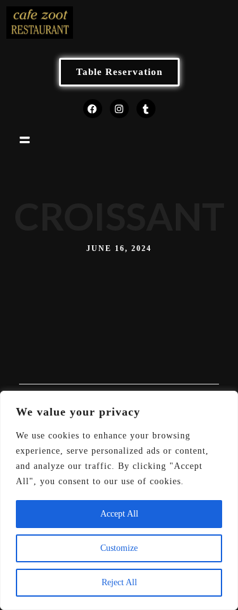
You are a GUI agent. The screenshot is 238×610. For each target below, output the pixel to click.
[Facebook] (92, 108)
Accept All (119, 513)
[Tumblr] (145, 108)
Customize (119, 548)
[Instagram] (119, 108)
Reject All (119, 582)
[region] (119, 500)
